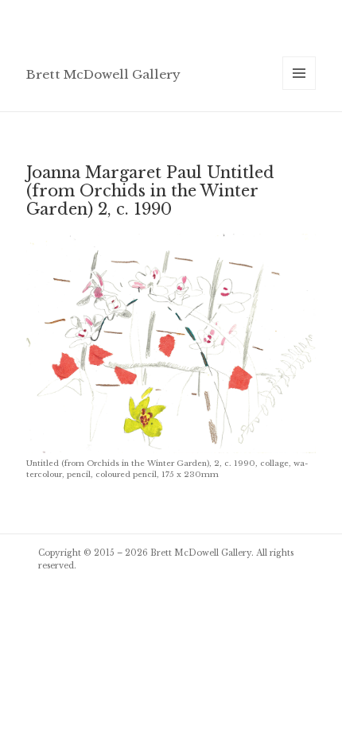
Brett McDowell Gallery (103, 74)
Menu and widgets (299, 89)
